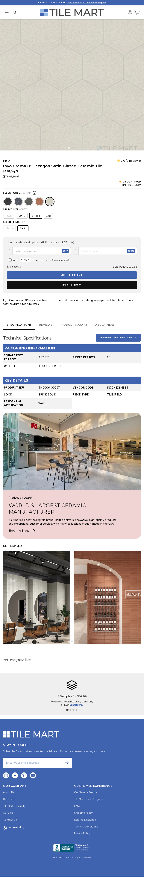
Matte (10, 228)
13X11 (9, 215)
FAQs (77, 806)
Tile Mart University (14, 806)
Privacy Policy (82, 833)
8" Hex (35, 215)
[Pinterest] (24, 775)
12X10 (21, 215)
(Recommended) (41, 260)
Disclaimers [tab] (104, 324)
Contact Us (10, 819)
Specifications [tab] (19, 324)
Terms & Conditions (86, 826)
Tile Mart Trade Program (88, 799)
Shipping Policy (83, 812)
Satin (23, 228)
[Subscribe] (67, 762)
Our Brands (9, 799)
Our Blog (8, 812)
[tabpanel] (72, 369)
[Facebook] (15, 775)
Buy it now (72, 285)
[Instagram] (6, 775)
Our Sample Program (86, 792)
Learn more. (76, 704)
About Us (8, 792)
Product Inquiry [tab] (73, 324)
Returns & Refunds (85, 819)
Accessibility (16, 827)
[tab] (69, 148)
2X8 (48, 215)
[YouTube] (33, 775)
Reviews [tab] (45, 324)
